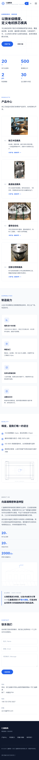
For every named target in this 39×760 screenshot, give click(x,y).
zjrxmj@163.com (7, 711)
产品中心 (4, 737)
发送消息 (7, 672)
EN (30, 3)
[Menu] (35, 3)
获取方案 (20, 44)
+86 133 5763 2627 (8, 702)
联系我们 (29, 737)
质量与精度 (20, 737)
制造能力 (12, 737)
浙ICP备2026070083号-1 (8, 755)
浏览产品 (7, 44)
